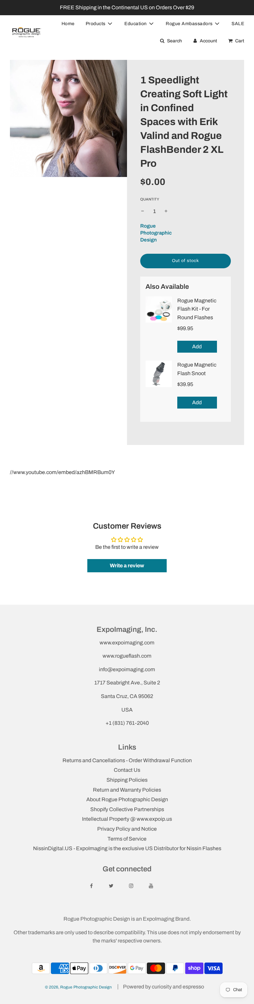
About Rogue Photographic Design (127, 799)
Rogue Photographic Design (156, 233)
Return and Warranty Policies (127, 790)
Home (68, 23)
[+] (166, 211)
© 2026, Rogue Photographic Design (78, 987)
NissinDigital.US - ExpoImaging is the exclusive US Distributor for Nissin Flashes (127, 848)
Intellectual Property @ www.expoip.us (127, 819)
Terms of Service (127, 839)
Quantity (149, 199)
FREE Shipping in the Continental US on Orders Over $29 (127, 7)
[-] (142, 211)
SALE (238, 23)
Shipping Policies (127, 780)
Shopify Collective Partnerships (127, 809)
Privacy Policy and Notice (127, 829)
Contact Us (127, 770)
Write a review (127, 565)
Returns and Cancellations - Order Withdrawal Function (127, 760)
